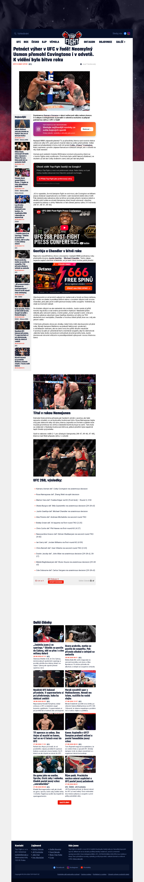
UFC (18, 42)
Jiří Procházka (80, 787)
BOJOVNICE (105, 42)
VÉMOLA (54, 42)
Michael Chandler (71, 258)
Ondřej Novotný (55, 849)
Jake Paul (36, 855)
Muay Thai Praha (56, 855)
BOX (26, 42)
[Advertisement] (64, 356)
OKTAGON (89, 42)
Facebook (60, 867)
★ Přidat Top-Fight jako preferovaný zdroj (55, 179)
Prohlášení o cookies (99, 874)
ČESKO (35, 42)
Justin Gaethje (55, 258)
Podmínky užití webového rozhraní (68, 874)
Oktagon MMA (24, 139)
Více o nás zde (78, 859)
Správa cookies (86, 874)
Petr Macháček (38, 858)
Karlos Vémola (19, 193)
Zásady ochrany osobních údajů (118, 874)
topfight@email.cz (21, 855)
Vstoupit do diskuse (56, 582)
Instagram (74, 867)
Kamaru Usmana (51, 115)
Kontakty (87, 867)
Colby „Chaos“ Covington (81, 145)
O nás (52, 858)
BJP (44, 42)
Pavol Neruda (55, 852)
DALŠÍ (119, 42)
